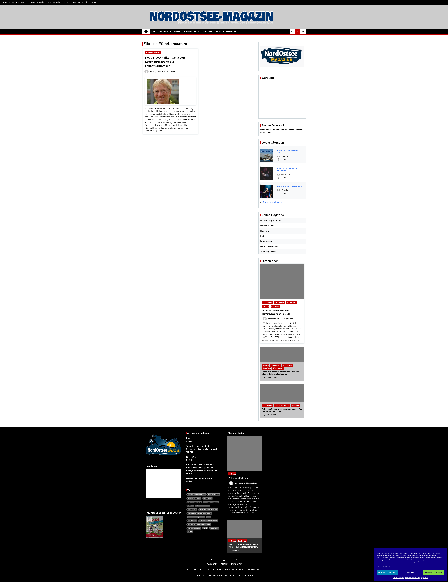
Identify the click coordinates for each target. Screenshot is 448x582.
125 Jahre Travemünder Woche (208, 520)
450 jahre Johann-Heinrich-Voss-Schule (199, 524)
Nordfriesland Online (269, 246)
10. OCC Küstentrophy (194, 502)
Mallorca (232, 474)
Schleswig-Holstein (153, 52)
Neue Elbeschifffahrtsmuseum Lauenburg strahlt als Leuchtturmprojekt (165, 62)
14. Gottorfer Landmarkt (211, 502)
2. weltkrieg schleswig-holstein (196, 494)
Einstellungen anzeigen (433, 572)
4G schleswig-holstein (194, 498)
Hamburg (264, 231)
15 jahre (190, 505)
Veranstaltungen (191, 31)
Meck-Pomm (279, 302)
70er (208, 517)
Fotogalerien (267, 302)
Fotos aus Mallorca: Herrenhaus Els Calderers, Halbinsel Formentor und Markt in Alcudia (244, 545)
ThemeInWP (249, 575)
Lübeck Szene (266, 241)
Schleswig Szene (268, 251)
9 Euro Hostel (207, 498)
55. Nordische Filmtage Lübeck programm (199, 513)
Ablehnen (410, 572)
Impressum (424, 578)
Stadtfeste (267, 368)
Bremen (266, 365)
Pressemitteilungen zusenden (199, 478)
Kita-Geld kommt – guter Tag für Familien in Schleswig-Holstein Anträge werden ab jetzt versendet (202, 468)
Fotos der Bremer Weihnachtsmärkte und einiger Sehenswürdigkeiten (280, 373)
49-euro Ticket (192, 509)
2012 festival (214, 528)
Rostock (266, 306)
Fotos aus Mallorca (238, 478)
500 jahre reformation (194, 528)
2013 (190, 531)
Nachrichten (165, 31)
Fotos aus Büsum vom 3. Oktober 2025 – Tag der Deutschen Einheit (282, 410)
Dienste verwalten (384, 566)
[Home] (146, 31)
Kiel (262, 236)
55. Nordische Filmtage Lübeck (208, 509)
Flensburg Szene (267, 226)
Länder (177, 31)
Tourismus (275, 306)
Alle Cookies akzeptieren (387, 572)
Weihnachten (278, 368)
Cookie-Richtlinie (398, 578)
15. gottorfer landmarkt (203, 505)
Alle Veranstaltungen (272, 202)
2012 (205, 528)
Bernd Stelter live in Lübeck (289, 186)
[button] (292, 31)
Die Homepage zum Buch (271, 221)
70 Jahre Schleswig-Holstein (196, 517)
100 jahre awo (192, 520)
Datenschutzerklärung (412, 578)
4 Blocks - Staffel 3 (213, 494)
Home (153, 31)
